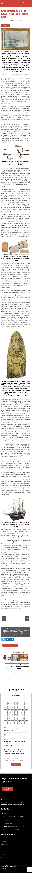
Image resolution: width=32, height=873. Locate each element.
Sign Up (7, 789)
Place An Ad (4, 844)
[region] (15, 623)
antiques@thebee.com (19, 830)
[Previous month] (5, 695)
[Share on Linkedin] (12, 639)
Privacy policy (4, 868)
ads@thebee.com (19, 826)
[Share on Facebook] (8, 639)
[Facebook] (2, 809)
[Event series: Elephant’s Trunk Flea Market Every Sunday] (7, 739)
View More (16, 764)
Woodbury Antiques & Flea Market (14, 760)
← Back (5, 25)
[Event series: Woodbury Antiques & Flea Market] (17, 758)
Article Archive (5, 851)
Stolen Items (4, 857)
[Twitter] (5, 809)
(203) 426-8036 (7, 823)
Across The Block (10, 663)
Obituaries (3, 854)
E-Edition (3, 838)
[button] (4, 618)
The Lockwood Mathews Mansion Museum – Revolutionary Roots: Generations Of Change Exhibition (14, 751)
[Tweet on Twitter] (3, 639)
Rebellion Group (12, 866)
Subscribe (3, 841)
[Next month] (27, 695)
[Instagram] (8, 809)
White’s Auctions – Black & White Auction (16, 736)
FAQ (2, 848)
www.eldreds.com (6, 608)
